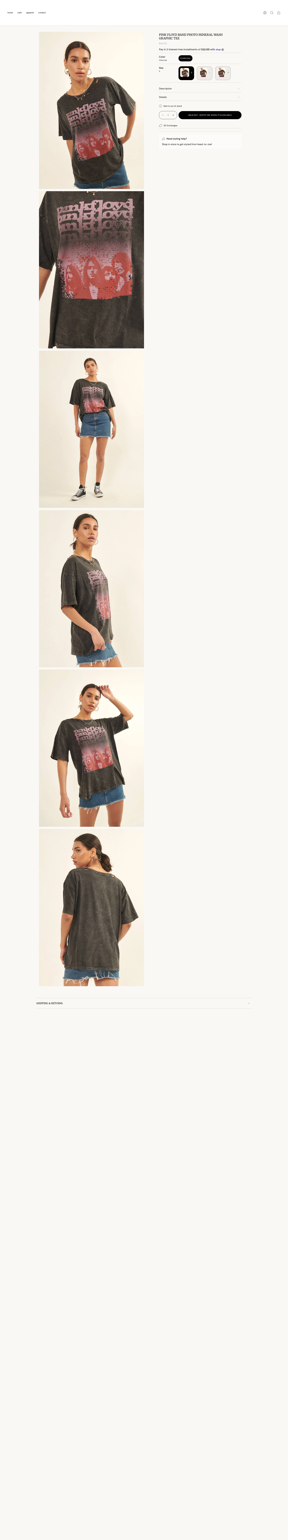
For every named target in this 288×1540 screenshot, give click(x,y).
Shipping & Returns (49, 1003)
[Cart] (278, 12)
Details (163, 97)
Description (165, 88)
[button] (19, 12)
